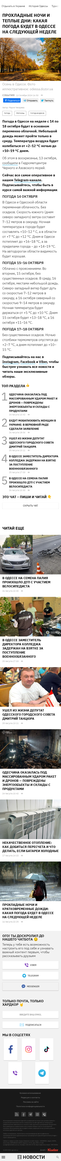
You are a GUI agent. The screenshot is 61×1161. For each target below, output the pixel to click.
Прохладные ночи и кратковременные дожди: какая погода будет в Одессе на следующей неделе (28, 911)
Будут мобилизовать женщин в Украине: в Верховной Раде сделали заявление (32, 425)
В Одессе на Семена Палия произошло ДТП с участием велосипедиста (29, 482)
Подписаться (33, 1024)
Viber (43, 361)
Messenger (33, 986)
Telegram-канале (27, 180)
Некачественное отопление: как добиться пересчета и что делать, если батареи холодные (30, 846)
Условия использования (30, 1093)
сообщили (10, 163)
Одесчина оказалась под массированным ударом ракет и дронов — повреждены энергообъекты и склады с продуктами (33, 403)
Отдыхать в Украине (13, 6)
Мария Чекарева (16, 107)
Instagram (10, 361)
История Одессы (38, 6)
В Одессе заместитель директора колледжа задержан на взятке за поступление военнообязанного (22, 648)
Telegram (33, 975)
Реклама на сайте (31, 1102)
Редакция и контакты (30, 1097)
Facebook (27, 361)
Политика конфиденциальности (30, 1106)
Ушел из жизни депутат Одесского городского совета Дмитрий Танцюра (31, 442)
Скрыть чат (30, 505)
